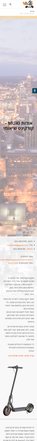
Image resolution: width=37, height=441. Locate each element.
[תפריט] (5, 4)
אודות (32, 11)
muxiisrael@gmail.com (17, 245)
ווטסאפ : (29, 249)
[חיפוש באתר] (10, 4)
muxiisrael (13, 263)
